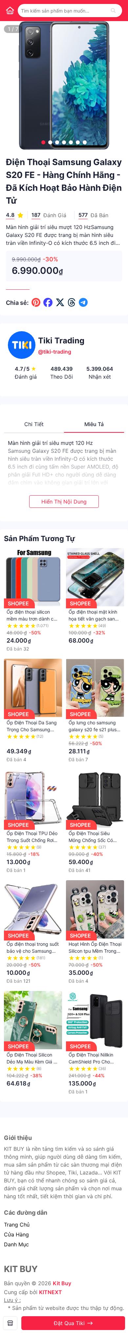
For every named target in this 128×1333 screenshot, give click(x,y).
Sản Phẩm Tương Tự (39, 538)
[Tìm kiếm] (113, 10)
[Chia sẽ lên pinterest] (36, 302)
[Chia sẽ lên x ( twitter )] (60, 302)
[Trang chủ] (10, 10)
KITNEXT (50, 1292)
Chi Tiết (34, 424)
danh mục (16, 1244)
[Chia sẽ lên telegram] (83, 302)
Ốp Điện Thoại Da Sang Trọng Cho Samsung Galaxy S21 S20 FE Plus (32, 729)
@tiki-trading (54, 351)
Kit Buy (62, 1283)
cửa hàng (16, 1234)
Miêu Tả (94, 424)
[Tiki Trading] (10, 1323)
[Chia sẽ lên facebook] (48, 302)
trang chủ (17, 1224)
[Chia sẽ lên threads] (72, 302)
